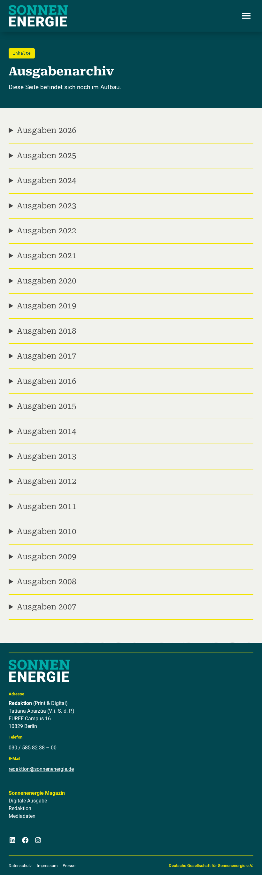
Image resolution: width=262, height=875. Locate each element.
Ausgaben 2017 (46, 355)
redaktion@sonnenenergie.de (41, 769)
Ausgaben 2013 (46, 456)
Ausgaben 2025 (46, 155)
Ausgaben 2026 (46, 130)
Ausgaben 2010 (46, 531)
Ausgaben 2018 (46, 331)
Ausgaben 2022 (46, 230)
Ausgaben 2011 (46, 506)
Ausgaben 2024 (46, 180)
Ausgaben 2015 (46, 406)
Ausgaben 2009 (46, 556)
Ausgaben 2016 (46, 381)
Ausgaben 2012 (46, 481)
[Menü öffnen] (246, 16)
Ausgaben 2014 (46, 431)
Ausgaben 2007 (46, 606)
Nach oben (238, 862)
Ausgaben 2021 (46, 255)
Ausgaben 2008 (46, 581)
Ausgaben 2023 (46, 205)
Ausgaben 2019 (46, 305)
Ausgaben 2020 (46, 280)
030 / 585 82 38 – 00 (33, 748)
